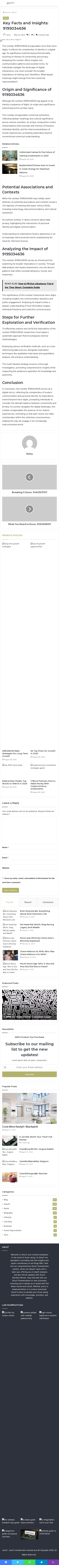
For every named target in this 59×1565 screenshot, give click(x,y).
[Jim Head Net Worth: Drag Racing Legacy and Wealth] (10, 929)
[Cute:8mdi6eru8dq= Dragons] (9, 1165)
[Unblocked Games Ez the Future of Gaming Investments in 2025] (9, 155)
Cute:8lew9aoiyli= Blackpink (20, 1126)
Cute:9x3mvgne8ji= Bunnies (33, 1173)
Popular (9, 902)
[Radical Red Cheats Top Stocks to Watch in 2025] (15, 771)
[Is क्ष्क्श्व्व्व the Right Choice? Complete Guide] (48, 1414)
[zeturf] (10, 3)
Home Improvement (12, 1230)
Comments (48, 902)
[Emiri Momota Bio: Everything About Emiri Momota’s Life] (10, 915)
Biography (8, 1213)
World (14, 12)
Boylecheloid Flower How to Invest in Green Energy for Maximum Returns (37, 169)
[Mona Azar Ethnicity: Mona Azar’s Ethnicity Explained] (10, 942)
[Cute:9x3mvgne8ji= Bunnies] (9, 1177)
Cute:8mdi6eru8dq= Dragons (34, 1161)
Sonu (29, 453)
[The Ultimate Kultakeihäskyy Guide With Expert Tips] (11, 1523)
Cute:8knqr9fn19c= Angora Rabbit (36, 1149)
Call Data (8, 1222)
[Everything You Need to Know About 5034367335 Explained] (29, 1534)
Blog (6, 1200)
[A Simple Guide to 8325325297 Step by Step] (29, 1523)
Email (5, 858)
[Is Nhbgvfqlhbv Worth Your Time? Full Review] (48, 1523)
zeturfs (7, 1204)
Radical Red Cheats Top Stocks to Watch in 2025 (14, 782)
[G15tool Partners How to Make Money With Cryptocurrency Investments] (44, 771)
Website (5, 868)
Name (5, 847)
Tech (6, 1235)
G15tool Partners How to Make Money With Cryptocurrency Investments (43, 785)
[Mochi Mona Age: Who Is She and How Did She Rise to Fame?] (10, 968)
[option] (29, 1005)
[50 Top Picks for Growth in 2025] (44, 645)
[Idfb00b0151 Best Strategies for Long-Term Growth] (15, 645)
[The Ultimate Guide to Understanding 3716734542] (48, 1534)
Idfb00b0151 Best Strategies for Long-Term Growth (15, 753)
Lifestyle (7, 1217)
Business (8, 1226)
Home (7, 12)
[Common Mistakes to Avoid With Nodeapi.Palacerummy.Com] (29, 1316)
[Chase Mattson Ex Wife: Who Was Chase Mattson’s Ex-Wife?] (10, 955)
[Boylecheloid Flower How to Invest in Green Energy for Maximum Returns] (9, 169)
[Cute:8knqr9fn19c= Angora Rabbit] (9, 1153)
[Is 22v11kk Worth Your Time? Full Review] (9, 1140)
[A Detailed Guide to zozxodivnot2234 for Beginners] (11, 1534)
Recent (28, 902)
